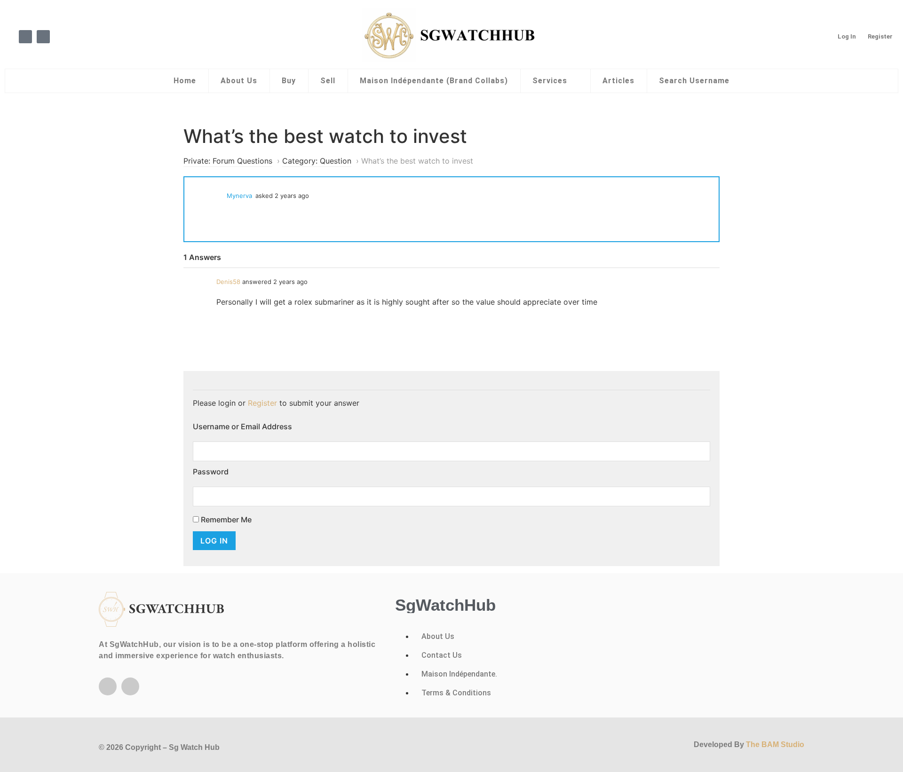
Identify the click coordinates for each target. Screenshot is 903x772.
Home (185, 80)
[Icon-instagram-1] (43, 36)
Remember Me (225, 519)
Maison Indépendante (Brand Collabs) (434, 80)
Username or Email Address (242, 426)
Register (880, 36)
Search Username (694, 80)
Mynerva (239, 195)
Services (549, 80)
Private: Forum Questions (227, 160)
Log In (847, 36)
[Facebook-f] (108, 686)
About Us (239, 80)
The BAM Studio (775, 744)
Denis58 (228, 281)
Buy (289, 80)
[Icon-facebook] (25, 36)
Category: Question (316, 160)
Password (211, 471)
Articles (618, 80)
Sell (327, 80)
